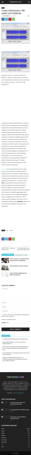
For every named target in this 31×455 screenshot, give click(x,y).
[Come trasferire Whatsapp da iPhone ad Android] (5, 274)
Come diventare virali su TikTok (19, 266)
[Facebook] (3, 19)
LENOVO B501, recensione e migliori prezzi (8, 248)
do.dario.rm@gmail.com (18, 393)
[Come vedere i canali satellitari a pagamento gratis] (5, 418)
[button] (2, 2)
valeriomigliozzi (6, 15)
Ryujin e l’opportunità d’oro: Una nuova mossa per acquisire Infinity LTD (14, 342)
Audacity (4, 169)
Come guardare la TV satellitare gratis (19, 409)
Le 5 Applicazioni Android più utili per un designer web (15, 339)
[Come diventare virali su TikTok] (5, 267)
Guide (7, 5)
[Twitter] (6, 19)
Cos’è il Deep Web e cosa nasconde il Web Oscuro (23, 248)
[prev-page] (2, 280)
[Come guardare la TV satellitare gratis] (5, 411)
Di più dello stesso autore (21, 255)
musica (11, 230)
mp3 (7, 230)
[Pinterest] (9, 19)
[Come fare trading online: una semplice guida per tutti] (4, 404)
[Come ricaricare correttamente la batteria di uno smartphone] (5, 260)
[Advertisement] (15, 103)
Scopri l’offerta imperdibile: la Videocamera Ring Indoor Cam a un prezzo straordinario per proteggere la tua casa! (15, 348)
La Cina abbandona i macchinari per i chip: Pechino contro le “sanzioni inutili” (15, 353)
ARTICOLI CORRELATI (7, 255)
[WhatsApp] (13, 19)
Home (3, 5)
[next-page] (5, 280)
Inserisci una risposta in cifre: (9, 319)
